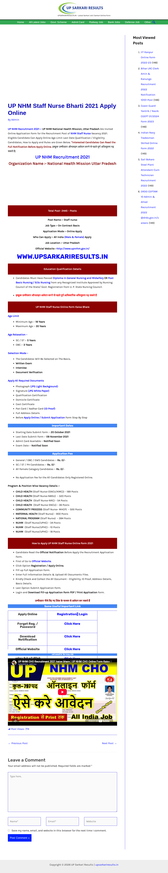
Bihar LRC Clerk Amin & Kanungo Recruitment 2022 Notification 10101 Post (150, 84)
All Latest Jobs (37, 22)
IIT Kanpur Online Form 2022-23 (148, 57)
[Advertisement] (62, 68)
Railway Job (96, 22)
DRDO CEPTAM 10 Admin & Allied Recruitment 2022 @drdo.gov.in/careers (150, 207)
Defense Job (132, 22)
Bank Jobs (114, 22)
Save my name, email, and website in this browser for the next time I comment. (59, 830)
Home (20, 22)
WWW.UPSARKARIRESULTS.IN (62, 256)
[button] (154, 22)
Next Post (109, 743)
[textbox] (66, 282)
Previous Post (18, 743)
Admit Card (78, 22)
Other (148, 22)
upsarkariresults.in (106, 864)
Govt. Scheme (59, 22)
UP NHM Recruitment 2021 (23, 128)
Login (83, 614)
